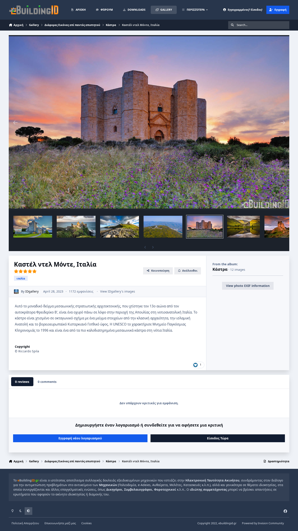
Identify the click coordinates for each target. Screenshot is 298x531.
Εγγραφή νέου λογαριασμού (80, 438)
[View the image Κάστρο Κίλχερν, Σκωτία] (243, 227)
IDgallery (32, 291)
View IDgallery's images (117, 291)
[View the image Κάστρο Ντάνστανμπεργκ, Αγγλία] (119, 227)
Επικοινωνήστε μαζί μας (60, 523)
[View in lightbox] (149, 122)
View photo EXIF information (248, 286)
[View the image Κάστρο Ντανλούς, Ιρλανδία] (76, 227)
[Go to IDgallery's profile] (16, 291)
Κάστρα (220, 269)
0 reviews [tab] (22, 382)
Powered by (263, 523)
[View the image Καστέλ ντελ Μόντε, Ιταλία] (205, 227)
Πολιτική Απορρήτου (25, 523)
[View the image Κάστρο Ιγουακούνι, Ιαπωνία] (163, 227)
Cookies (86, 523)
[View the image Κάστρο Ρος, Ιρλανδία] (32, 227)
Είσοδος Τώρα (217, 438)
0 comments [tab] (47, 382)
